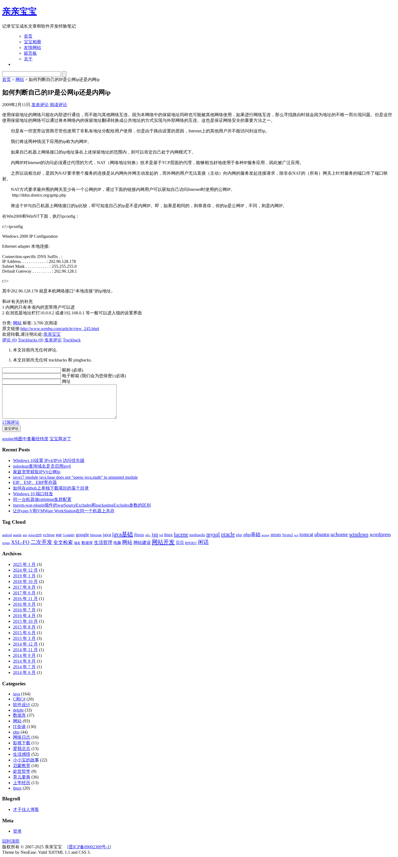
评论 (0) (9, 340)
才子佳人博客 (26, 809)
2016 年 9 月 (24, 604)
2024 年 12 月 (25, 570)
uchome (339, 534)
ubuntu (322, 534)
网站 (19, 79)
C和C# (19, 699)
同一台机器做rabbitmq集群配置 (42, 499)
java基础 (122, 534)
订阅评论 (10, 422)
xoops (6, 543)
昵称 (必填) (72, 370)
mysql (213, 534)
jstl (161, 535)
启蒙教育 (21, 765)
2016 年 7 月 (24, 610)
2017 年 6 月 (24, 593)
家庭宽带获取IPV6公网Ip (36, 472)
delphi (18, 710)
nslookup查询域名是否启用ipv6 (42, 466)
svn (296, 535)
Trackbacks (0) (30, 340)
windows (358, 534)
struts (275, 534)
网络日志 (21, 737)
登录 (17, 831)
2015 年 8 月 (24, 627)
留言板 (30, 53)
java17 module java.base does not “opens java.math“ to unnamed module (75, 477)
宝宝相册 (32, 42)
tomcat (306, 534)
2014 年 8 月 (24, 661)
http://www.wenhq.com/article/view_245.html (60, 328)
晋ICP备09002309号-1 (89, 847)
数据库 (87, 543)
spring (265, 535)
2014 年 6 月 (24, 672)
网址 (66, 381)
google (82, 534)
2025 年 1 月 (24, 564)
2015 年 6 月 (24, 632)
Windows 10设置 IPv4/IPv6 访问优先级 (48, 460)
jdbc (148, 535)
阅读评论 (58, 104)
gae (59, 534)
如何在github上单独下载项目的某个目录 (51, 488)
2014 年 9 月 (24, 655)
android (7, 535)
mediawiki (197, 535)
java (107, 534)
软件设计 (191, 543)
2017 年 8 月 (24, 587)
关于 (28, 59)
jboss (139, 534)
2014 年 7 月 (24, 666)
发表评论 (40, 104)
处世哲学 (21, 771)
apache (17, 535)
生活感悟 (21, 754)
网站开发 (163, 542)
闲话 (203, 542)
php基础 (251, 534)
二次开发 (41, 542)
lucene (181, 534)
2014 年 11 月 (25, 649)
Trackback (72, 340)
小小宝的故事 (26, 760)
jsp (155, 534)
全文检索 (63, 542)
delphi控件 (35, 535)
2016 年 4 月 (24, 615)
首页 (28, 36)
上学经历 (21, 782)
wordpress (380, 534)
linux (168, 534)
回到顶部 (10, 841)
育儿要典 (21, 777)
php (239, 534)
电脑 (117, 543)
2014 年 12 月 (25, 644)
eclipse (49, 534)
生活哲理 (103, 542)
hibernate (96, 535)
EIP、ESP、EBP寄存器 (35, 482)
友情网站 (32, 47)
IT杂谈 (19, 726)
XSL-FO (20, 542)
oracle (228, 534)
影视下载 (21, 743)
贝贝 (180, 542)
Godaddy (69, 535)
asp (25, 535)
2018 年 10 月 (25, 581)
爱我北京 (21, 748)
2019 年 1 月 (24, 575)
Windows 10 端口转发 (33, 493)
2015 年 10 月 (25, 621)
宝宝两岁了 (60, 438)
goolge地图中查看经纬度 (25, 438)
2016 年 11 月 (25, 598)
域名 (77, 543)
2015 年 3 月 (24, 638)
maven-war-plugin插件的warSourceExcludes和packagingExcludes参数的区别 (82, 505)
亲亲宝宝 (19, 11)
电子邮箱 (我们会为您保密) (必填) (94, 375)
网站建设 (142, 542)
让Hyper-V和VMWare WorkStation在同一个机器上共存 (64, 511)
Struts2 (287, 535)
